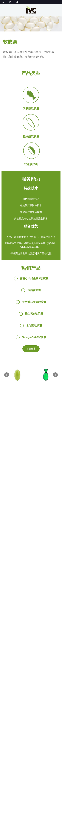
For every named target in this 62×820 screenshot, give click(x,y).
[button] (31, 348)
